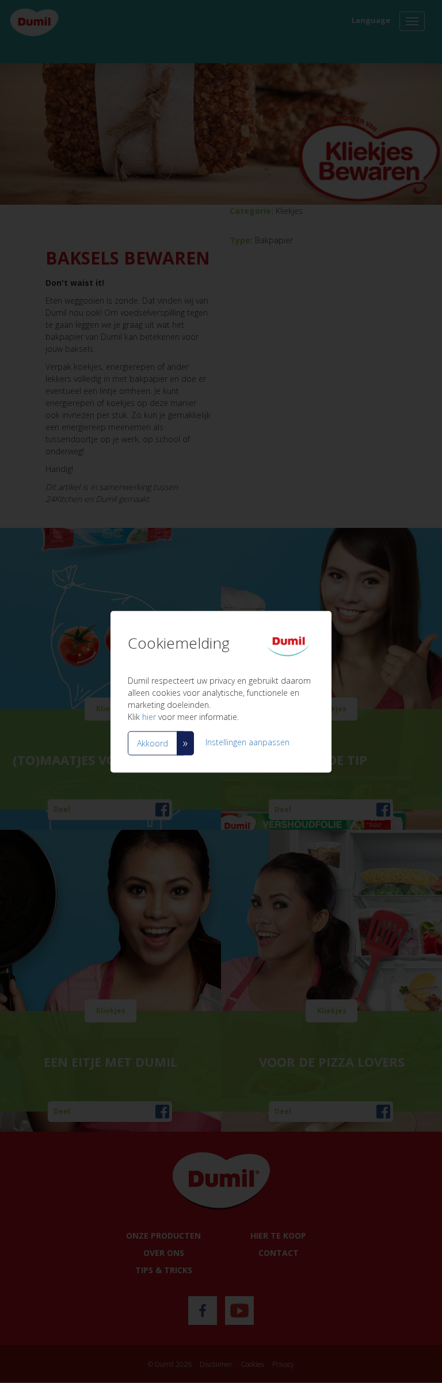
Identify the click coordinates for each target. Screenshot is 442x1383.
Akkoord (152, 742)
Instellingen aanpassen (247, 742)
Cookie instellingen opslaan (187, 779)
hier (149, 716)
